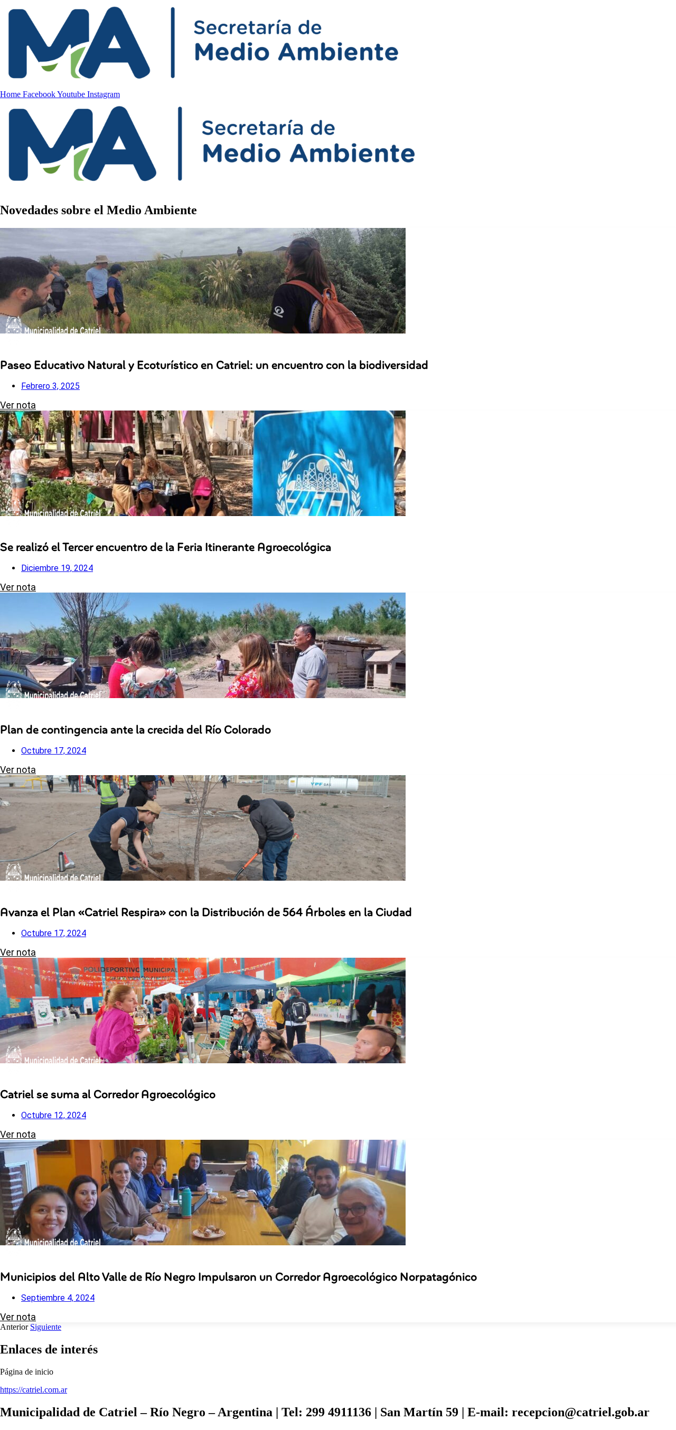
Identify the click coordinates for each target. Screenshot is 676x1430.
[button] (338, 1372)
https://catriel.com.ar (33, 1389)
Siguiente (45, 1326)
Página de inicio (26, 1371)
